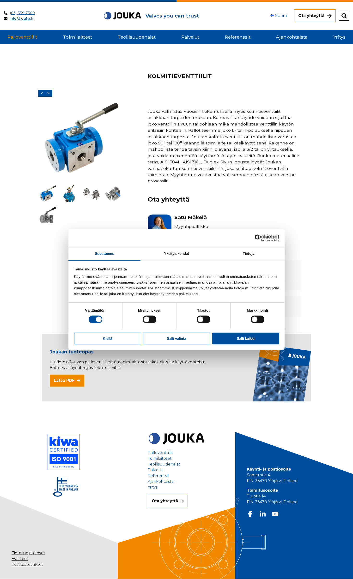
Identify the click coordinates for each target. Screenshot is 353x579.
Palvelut (156, 470)
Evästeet (20, 558)
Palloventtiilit (160, 453)
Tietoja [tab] (248, 253)
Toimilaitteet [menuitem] (77, 37)
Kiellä (107, 338)
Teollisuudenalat (164, 464)
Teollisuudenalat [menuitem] (137, 37)
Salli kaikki (246, 338)
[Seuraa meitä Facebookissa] (250, 514)
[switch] (149, 319)
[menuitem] (278, 16)
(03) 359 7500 (22, 13)
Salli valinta (176, 338)
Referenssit (158, 476)
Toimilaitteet (160, 458)
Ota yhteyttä (311, 15)
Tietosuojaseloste (28, 553)
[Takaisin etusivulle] (176, 438)
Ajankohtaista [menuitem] (292, 37)
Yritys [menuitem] (339, 37)
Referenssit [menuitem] (237, 37)
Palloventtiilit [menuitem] (22, 37)
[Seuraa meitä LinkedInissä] (262, 514)
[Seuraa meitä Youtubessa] (275, 514)
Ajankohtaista (161, 481)
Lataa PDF (64, 380)
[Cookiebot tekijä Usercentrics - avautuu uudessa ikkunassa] (258, 238)
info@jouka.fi (21, 18)
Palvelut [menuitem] (190, 37)
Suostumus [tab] (104, 253)
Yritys (153, 487)
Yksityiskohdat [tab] (176, 253)
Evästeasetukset (27, 564)
